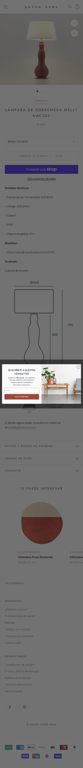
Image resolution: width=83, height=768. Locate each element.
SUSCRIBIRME (22, 397)
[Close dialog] (78, 367)
